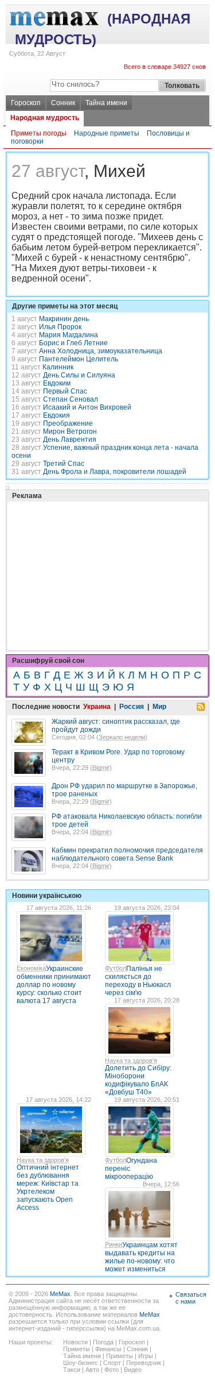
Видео (133, 1369)
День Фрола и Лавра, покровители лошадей (114, 472)
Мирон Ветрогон (70, 431)
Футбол (115, 968)
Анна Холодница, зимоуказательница (100, 351)
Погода (103, 1342)
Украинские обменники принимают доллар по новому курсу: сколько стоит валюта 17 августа (54, 985)
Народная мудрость (44, 118)
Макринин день (64, 319)
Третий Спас (63, 464)
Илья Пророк (60, 327)
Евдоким (57, 383)
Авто (92, 1369)
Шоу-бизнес (80, 1362)
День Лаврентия (69, 439)
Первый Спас (65, 391)
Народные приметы (106, 133)
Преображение (68, 423)
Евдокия (56, 415)
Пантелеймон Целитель (78, 359)
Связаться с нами (190, 1298)
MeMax (60, 1293)
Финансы (108, 1348)
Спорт (112, 1362)
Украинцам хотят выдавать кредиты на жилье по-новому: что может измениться (141, 1257)
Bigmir (101, 767)
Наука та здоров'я (131, 1060)
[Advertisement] (97, 547)
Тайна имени (106, 103)
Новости (75, 1342)
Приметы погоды (39, 133)
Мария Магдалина (68, 335)
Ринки (113, 1244)
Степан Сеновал (70, 399)
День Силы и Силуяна (79, 375)
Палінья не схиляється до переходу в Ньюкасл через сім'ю (138, 981)
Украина (97, 707)
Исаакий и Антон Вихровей (87, 407)
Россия (131, 707)
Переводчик (143, 1362)
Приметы (76, 1348)
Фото (111, 1369)
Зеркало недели (122, 737)
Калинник (57, 367)
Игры (145, 1355)
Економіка (31, 968)
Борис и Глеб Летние (73, 343)
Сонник (63, 103)
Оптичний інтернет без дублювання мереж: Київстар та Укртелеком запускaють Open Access (48, 1187)
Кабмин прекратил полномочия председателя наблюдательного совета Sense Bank (127, 854)
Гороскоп (26, 103)
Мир (159, 707)
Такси (71, 1369)
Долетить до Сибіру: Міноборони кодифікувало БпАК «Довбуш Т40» (138, 1080)
